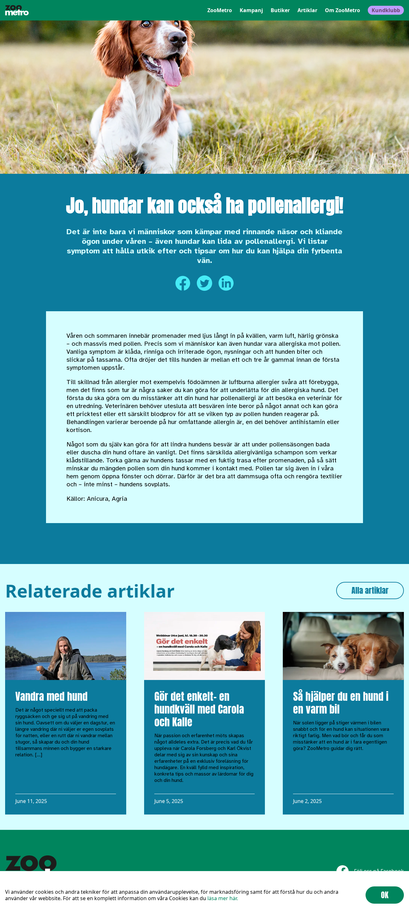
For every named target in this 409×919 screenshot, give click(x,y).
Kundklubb (386, 10)
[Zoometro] (17, 10)
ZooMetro (219, 10)
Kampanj (251, 10)
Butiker (280, 10)
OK (385, 895)
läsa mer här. (222, 898)
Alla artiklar (370, 590)
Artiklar (307, 10)
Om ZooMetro (342, 10)
